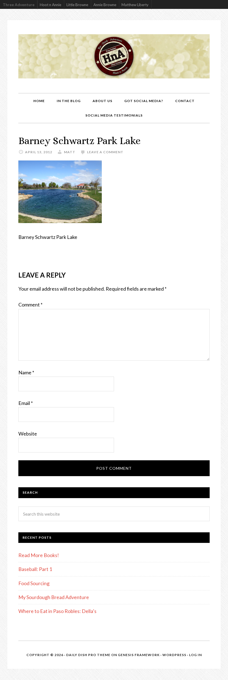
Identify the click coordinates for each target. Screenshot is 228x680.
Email (25, 403)
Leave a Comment (105, 152)
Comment (30, 304)
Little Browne (77, 5)
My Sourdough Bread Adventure (53, 597)
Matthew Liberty (135, 5)
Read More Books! (38, 555)
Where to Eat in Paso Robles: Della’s (57, 611)
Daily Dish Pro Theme (88, 655)
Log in (195, 655)
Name (26, 372)
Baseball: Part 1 (35, 569)
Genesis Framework (139, 655)
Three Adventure (18, 5)
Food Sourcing (33, 583)
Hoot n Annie (50, 5)
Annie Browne (104, 5)
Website (27, 434)
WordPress (174, 655)
